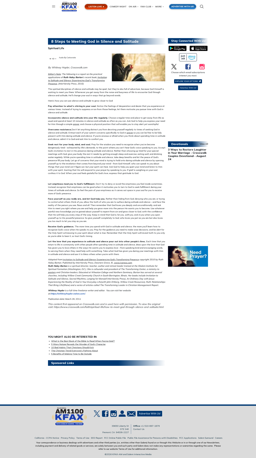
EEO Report (97, 438)
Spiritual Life (56, 48)
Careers (218, 438)
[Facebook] (188, 67)
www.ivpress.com (123, 262)
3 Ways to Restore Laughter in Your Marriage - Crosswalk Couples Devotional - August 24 (187, 154)
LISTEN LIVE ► (97, 6)
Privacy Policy (68, 438)
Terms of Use (82, 438)
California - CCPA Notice (47, 438)
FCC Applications (188, 438)
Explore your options (186, 81)
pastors (52, 272)
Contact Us (138, 429)
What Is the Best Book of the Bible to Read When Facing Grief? (83, 341)
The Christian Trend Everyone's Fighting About (74, 350)
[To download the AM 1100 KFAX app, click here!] (178, 48)
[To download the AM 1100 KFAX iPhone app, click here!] (199, 48)
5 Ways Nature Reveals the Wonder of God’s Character (78, 344)
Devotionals (179, 144)
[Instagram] (202, 67)
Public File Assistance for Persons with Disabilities (152, 438)
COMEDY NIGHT (118, 6)
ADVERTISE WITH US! (182, 6)
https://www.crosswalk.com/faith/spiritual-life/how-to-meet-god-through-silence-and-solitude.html (108, 307)
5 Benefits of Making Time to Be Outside (71, 353)
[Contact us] (130, 414)
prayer (76, 124)
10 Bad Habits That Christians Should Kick (72, 347)
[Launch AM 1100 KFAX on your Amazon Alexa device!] (188, 57)
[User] (122, 415)
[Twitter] (174, 67)
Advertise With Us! (188, 88)
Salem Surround (205, 438)
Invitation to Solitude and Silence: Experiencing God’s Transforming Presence (77, 80)
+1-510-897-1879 (150, 426)
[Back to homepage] (68, 417)
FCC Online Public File (115, 438)
